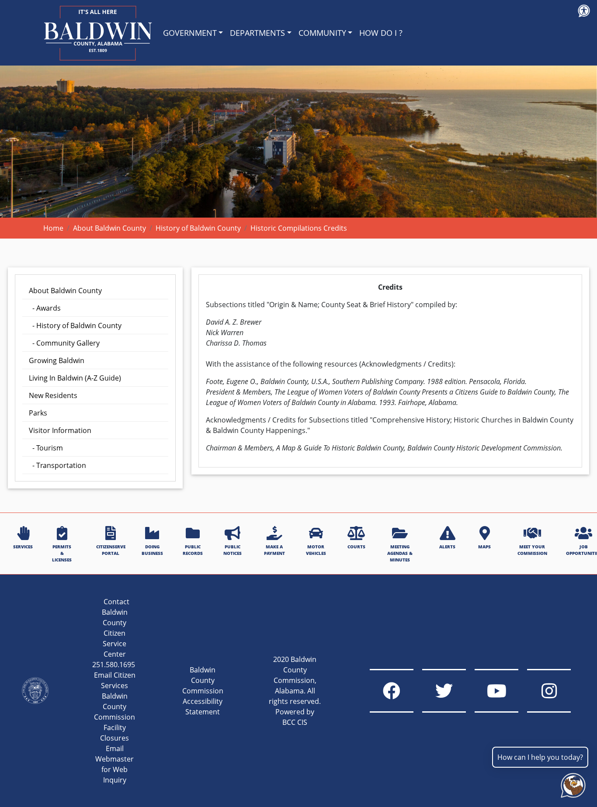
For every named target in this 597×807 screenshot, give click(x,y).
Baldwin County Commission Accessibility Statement (202, 691)
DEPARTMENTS (257, 33)
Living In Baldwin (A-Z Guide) (75, 378)
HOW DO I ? (381, 33)
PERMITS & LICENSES (62, 553)
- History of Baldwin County (75, 325)
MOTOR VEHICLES (316, 550)
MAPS (484, 547)
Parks (38, 413)
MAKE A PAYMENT (274, 550)
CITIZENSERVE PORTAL (110, 550)
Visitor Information (60, 430)
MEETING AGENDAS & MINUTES (400, 553)
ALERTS (447, 547)
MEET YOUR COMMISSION (532, 550)
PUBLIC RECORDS (193, 550)
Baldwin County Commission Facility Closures (114, 717)
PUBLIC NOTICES (232, 550)
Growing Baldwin (56, 360)
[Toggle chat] (571, 783)
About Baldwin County (109, 228)
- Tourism (46, 448)
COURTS (356, 547)
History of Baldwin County (198, 228)
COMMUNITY (322, 33)
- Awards (45, 308)
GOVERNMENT (190, 33)
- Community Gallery (64, 343)
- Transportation (57, 465)
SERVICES (23, 547)
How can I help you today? (540, 757)
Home (53, 228)
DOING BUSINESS (152, 550)
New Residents (53, 395)
